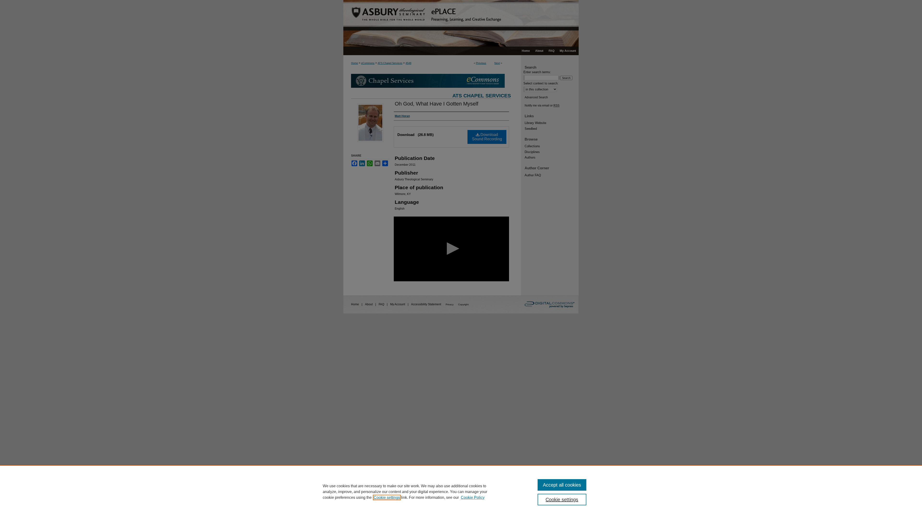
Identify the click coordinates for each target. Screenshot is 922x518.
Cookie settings (387, 497)
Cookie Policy (473, 497)
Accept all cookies (562, 485)
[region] (461, 491)
